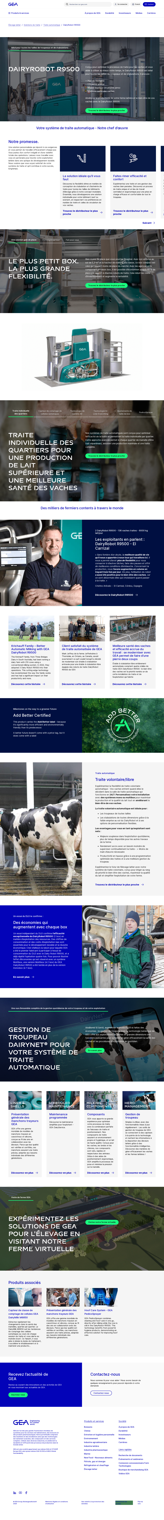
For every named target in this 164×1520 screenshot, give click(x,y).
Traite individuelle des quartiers (20, 412)
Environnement (91, 1438)
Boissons (88, 1427)
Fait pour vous (72, 240)
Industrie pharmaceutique (96, 1450)
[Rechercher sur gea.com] (67, 4)
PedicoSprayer (146, 412)
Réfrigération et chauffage (96, 1465)
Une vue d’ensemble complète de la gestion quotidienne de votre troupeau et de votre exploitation (58, 1008)
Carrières (123, 1442)
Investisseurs (125, 1434)
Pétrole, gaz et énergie (94, 1461)
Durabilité (123, 1431)
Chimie (87, 1431)
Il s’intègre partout (51, 240)
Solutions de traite (32, 25)
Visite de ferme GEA (20, 1197)
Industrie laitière (91, 1446)
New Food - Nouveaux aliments (98, 1457)
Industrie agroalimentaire (95, 1442)
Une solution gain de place (23, 240)
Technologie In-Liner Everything (100, 412)
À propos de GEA (126, 1427)
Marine (87, 1454)
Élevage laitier (14, 25)
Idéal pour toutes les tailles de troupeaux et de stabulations (39, 47)
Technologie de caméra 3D (77, 412)
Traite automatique (51, 25)
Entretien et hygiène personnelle (99, 1434)
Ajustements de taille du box (124, 412)
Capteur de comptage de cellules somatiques (50, 412)
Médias (122, 1438)
